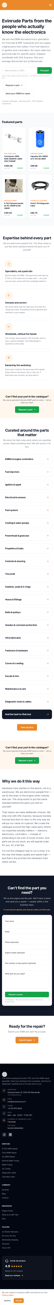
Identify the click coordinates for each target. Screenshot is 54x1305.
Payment (5, 1244)
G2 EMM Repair (8, 1157)
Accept (19, 1300)
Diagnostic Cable (9, 1173)
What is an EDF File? (10, 1215)
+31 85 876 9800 (15, 1108)
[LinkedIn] (10, 1134)
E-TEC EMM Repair (10, 1149)
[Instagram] (4, 1134)
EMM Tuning (7, 1165)
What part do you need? (15, 974)
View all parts (27, 727)
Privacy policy (8, 1295)
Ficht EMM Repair (9, 1153)
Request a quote (16, 994)
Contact (5, 1198)
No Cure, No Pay (9, 1236)
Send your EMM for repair (18, 93)
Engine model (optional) (15, 953)
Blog (4, 1194)
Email (7, 932)
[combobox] (19, 70)
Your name (9, 921)
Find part (44, 70)
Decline (7, 1300)
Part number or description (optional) (20, 963)
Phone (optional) (12, 942)
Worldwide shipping (10, 1240)
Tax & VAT (6, 1248)
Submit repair (25, 1040)
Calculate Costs (8, 1177)
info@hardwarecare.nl (17, 1102)
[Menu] (50, 5)
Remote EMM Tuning (10, 1161)
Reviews (5, 1190)
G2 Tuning (6, 1169)
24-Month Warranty (10, 1232)
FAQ (4, 1219)
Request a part (13, 85)
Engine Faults (7, 1211)
